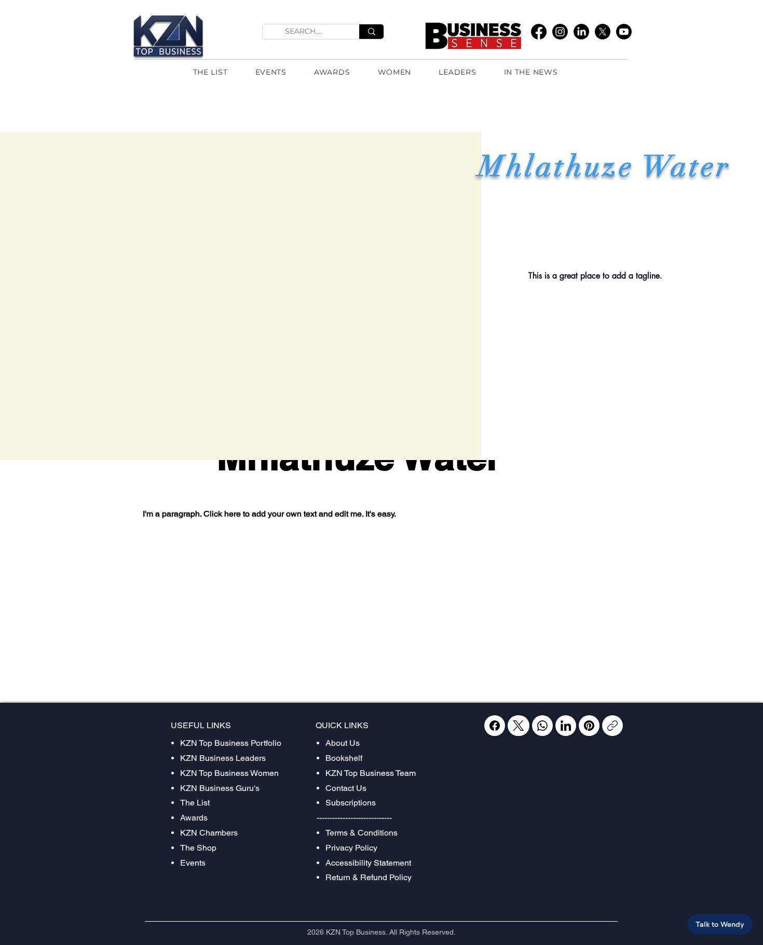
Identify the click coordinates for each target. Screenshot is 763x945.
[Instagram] (560, 31)
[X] (602, 31)
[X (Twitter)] (518, 725)
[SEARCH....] (371, 31)
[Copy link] (612, 725)
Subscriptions (350, 803)
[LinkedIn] (581, 31)
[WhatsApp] (542, 725)
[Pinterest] (589, 725)
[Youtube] (624, 31)
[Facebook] (539, 31)
